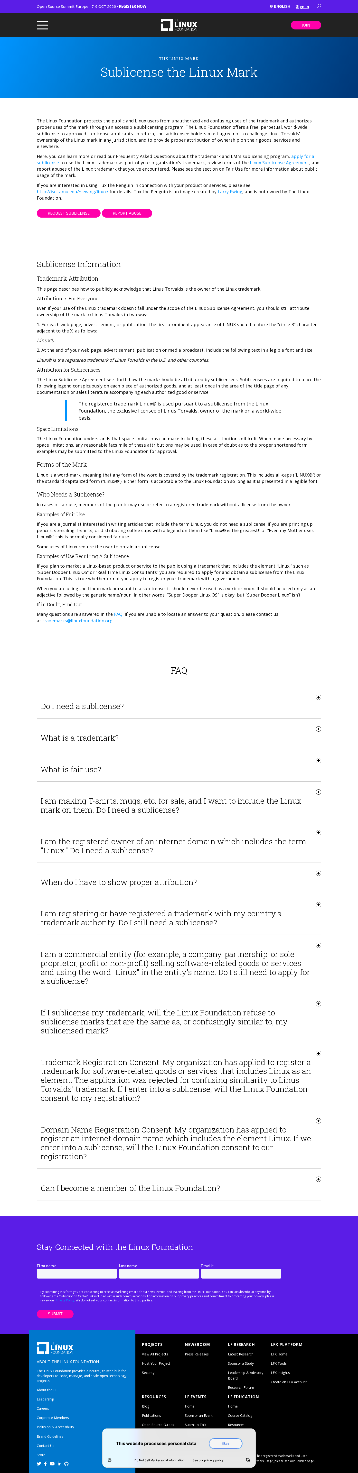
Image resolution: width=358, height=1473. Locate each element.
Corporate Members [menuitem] (53, 1417)
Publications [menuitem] (151, 1415)
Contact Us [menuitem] (45, 1445)
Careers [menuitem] (43, 1408)
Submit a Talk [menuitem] (195, 1424)
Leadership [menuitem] (45, 1399)
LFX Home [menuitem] (279, 1354)
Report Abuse (127, 213)
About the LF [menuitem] (47, 1390)
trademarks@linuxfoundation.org (77, 621)
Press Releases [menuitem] (197, 1354)
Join (306, 25)
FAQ (118, 614)
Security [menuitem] (148, 1372)
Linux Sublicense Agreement (279, 163)
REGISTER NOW (132, 6)
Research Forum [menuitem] (241, 1387)
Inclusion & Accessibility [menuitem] (55, 1427)
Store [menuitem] (41, 1455)
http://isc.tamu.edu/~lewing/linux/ (72, 191)
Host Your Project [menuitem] (156, 1363)
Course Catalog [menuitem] (240, 1415)
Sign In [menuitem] (302, 6)
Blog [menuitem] (145, 1406)
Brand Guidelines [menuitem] (50, 1436)
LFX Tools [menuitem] (279, 1363)
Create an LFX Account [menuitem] (289, 1382)
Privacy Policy (65, 1300)
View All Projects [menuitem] (155, 1354)
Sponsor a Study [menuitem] (241, 1363)
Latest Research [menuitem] (241, 1354)
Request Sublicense (69, 213)
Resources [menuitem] (236, 1424)
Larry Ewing (230, 191)
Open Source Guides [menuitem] (158, 1424)
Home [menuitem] (190, 1406)
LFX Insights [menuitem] (280, 1372)
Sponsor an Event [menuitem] (199, 1415)
